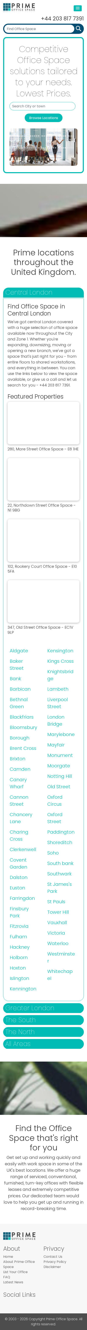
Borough (19, 738)
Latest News (13, 1282)
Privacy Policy (55, 1261)
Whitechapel (60, 975)
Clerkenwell (23, 849)
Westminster (61, 957)
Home (8, 1256)
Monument (60, 755)
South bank (60, 863)
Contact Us (53, 1256)
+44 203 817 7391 (62, 18)
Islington (19, 978)
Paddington (61, 832)
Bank (15, 678)
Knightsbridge (60, 675)
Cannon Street (19, 800)
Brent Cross (23, 748)
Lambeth (57, 689)
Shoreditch (59, 842)
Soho (53, 853)
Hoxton (18, 968)
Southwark (59, 873)
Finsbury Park (19, 912)
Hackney (20, 947)
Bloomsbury (23, 727)
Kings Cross (60, 661)
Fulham (18, 936)
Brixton (17, 758)
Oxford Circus (55, 800)
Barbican (20, 689)
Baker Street (17, 664)
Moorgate (58, 765)
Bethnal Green (19, 703)
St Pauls (56, 901)
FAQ (6, 1277)
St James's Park (59, 888)
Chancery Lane (21, 818)
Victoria (56, 933)
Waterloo (57, 943)
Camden (20, 769)
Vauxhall (57, 922)
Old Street (58, 786)
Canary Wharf (18, 783)
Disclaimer (52, 1266)
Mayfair (56, 745)
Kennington (23, 989)
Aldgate (19, 650)
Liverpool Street (57, 703)
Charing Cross (19, 835)
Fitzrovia (19, 926)
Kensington (60, 650)
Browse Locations (43, 117)
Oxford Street (55, 818)
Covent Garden (18, 863)
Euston (17, 888)
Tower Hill (58, 912)
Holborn (19, 957)
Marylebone (61, 734)
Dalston (18, 877)
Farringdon (22, 898)
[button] (78, 8)
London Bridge (55, 720)
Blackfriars (22, 717)
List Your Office (15, 1271)
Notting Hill (59, 776)
